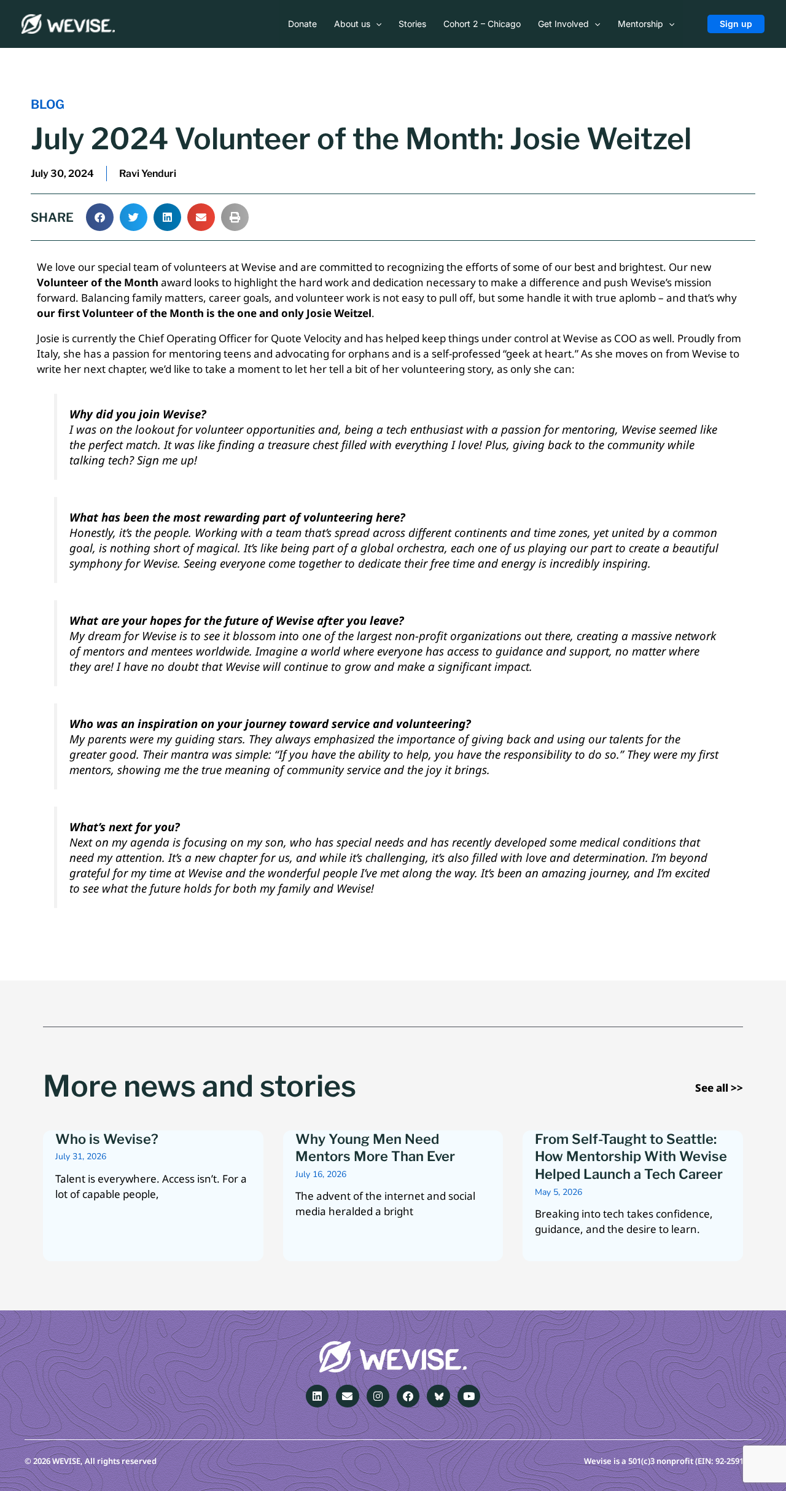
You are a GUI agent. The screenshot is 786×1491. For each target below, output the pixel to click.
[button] (375, 24)
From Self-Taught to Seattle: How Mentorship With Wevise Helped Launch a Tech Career (631, 1156)
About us (352, 23)
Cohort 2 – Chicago (482, 23)
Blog (47, 104)
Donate (302, 23)
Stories (412, 23)
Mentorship (640, 23)
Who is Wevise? (106, 1139)
